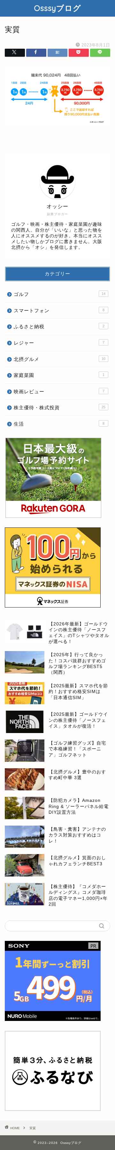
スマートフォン (59, 310)
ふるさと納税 (59, 326)
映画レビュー (59, 391)
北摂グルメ (59, 359)
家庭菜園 (59, 375)
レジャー (59, 343)
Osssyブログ (57, 8)
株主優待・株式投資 (59, 407)
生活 (59, 424)
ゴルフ (59, 294)
